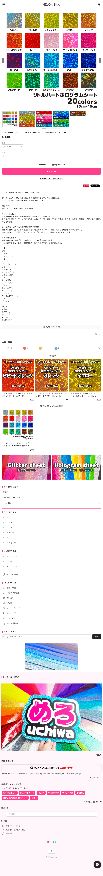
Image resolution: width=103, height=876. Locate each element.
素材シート (7, 492)
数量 (3, 152)
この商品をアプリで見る (51, 327)
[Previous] (3, 60)
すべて (9, 348)
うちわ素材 (7, 503)
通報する (97, 334)
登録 (96, 636)
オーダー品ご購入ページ (12, 498)
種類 (3, 143)
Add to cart (52, 171)
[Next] (100, 60)
